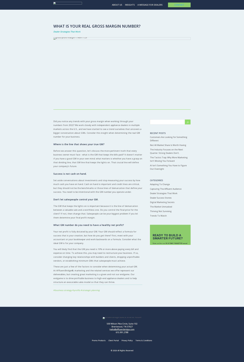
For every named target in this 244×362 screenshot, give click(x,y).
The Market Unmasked (161, 206)
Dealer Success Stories (161, 197)
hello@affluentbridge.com (122, 329)
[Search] (188, 122)
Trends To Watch (158, 215)
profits (77, 290)
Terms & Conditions (143, 341)
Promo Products (99, 341)
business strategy (63, 290)
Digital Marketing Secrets (162, 202)
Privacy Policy (127, 341)
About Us (117, 5)
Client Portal (113, 341)
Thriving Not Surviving (161, 211)
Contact (179, 4)
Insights (130, 5)
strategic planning (91, 290)
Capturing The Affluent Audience (165, 188)
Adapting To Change (160, 184)
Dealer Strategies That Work (66, 31)
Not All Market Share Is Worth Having (168, 145)
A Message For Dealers (150, 5)
